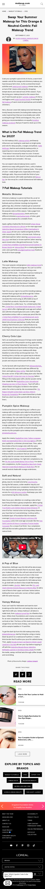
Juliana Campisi (32, 661)
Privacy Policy (33, 817)
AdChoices (20, 885)
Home (4, 11)
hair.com (5, 827)
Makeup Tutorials (15, 11)
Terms (30, 820)
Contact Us (6, 824)
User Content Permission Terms (34, 825)
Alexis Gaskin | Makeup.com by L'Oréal (27, 39)
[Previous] (2, 806)
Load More (22, 754)
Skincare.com (7, 817)
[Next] (43, 806)
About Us (5, 820)
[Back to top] (40, 884)
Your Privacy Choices (7, 831)
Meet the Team (7, 814)
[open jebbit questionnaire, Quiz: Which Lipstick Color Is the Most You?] (7, 883)
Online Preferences (35, 829)
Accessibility (33, 814)
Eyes (26, 11)
